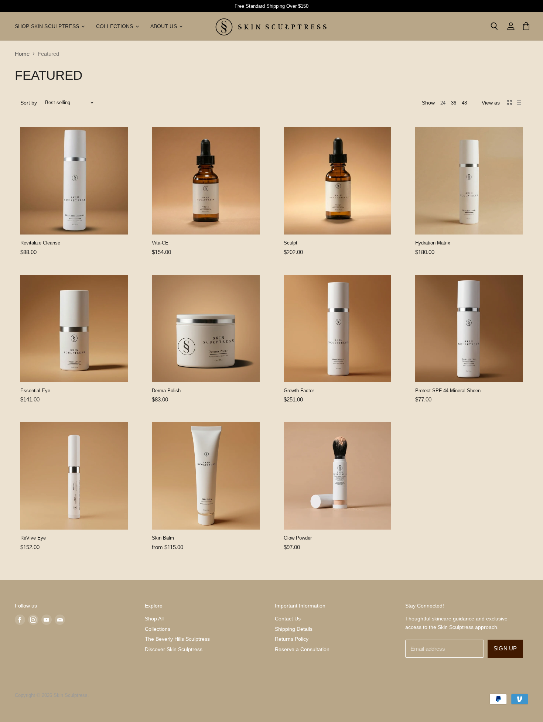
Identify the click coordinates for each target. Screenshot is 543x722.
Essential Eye (35, 390)
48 (464, 103)
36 (453, 103)
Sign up (505, 648)
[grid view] (509, 102)
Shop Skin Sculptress (48, 26)
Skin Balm (163, 538)
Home (22, 54)
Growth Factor (299, 390)
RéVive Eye (33, 538)
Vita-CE (160, 243)
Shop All (154, 619)
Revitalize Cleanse (40, 243)
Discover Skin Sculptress (173, 649)
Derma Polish (166, 390)
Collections (115, 26)
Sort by (28, 103)
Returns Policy (291, 639)
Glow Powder (298, 538)
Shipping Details (294, 629)
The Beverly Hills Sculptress (177, 639)
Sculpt (290, 243)
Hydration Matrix (432, 243)
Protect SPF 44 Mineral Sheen (448, 390)
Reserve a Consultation (302, 649)
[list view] (519, 102)
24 (442, 103)
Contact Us (288, 619)
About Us (164, 26)
